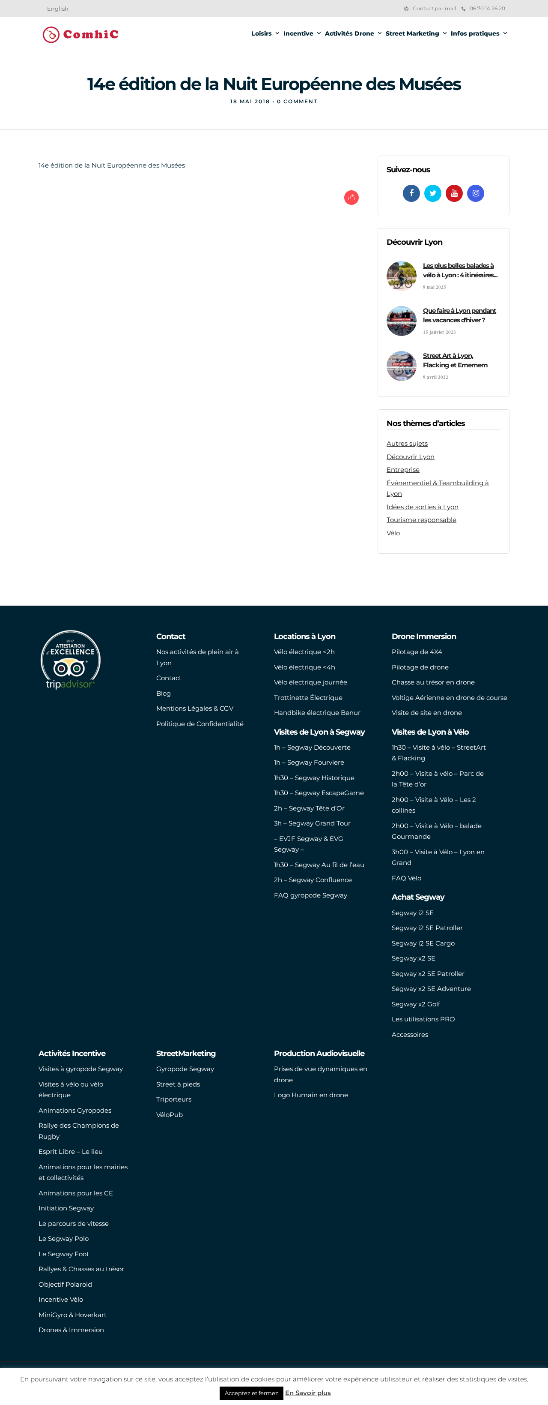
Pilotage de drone (420, 667)
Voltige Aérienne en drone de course (449, 697)
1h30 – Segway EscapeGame (319, 793)
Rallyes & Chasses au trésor (81, 1269)
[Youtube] (454, 193)
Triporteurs (173, 1099)
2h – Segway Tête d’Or (309, 808)
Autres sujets (407, 443)
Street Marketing (412, 33)
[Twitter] (432, 193)
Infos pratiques (475, 33)
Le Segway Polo (64, 1238)
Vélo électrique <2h (304, 652)
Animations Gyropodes (75, 1110)
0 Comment (297, 101)
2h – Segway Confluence (313, 880)
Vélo (393, 533)
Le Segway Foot (64, 1254)
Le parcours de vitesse (74, 1223)
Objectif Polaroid (65, 1284)
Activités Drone (349, 33)
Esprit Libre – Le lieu (71, 1151)
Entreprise (403, 469)
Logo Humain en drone (311, 1095)
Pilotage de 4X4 (417, 652)
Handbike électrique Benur (317, 713)
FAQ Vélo (406, 878)
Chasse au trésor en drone (433, 682)
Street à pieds (178, 1084)
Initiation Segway (66, 1208)
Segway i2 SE (413, 913)
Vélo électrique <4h (304, 667)
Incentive (298, 33)
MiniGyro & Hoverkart (73, 1315)
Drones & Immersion (71, 1330)
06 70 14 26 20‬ (487, 8)
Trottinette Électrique (308, 697)
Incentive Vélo (61, 1299)
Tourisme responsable (421, 520)
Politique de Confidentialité (200, 724)
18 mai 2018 (250, 101)
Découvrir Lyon (411, 457)
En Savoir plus (308, 1393)
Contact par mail (434, 8)
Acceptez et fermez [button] (251, 1393)
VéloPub (169, 1115)
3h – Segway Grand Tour (312, 823)
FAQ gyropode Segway (310, 895)
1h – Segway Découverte (312, 747)
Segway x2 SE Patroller (428, 974)
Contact (169, 678)
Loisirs (261, 33)
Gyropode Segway (185, 1069)
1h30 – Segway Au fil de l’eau (319, 865)
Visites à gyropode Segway (81, 1069)
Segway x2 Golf (416, 1004)
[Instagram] (475, 193)
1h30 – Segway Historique (314, 778)
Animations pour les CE (76, 1193)
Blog (163, 693)
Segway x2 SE (413, 958)
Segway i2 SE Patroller (427, 928)
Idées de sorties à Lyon (423, 507)
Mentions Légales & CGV (194, 708)
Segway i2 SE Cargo (423, 943)
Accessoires (410, 1034)
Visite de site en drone (427, 713)
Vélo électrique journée (310, 682)
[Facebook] (411, 193)
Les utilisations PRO (423, 1019)
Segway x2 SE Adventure (431, 989)
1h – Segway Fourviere (309, 762)
